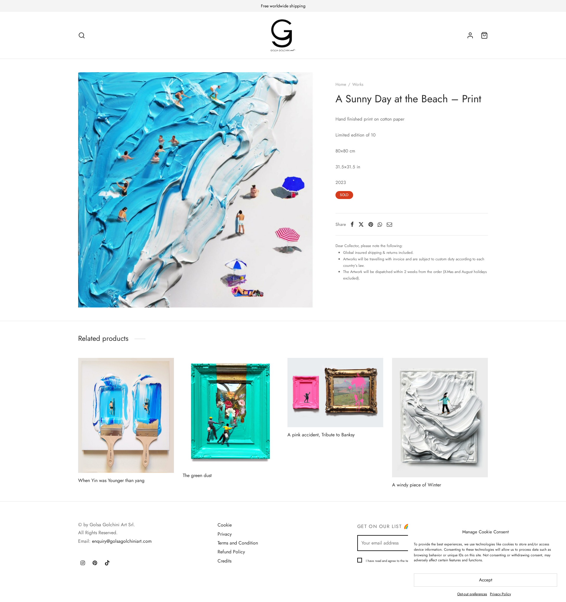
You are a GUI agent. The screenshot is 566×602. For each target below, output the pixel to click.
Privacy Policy (500, 594)
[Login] (470, 35)
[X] (361, 224)
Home (340, 84)
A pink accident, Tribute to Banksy (321, 434)
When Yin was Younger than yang (111, 480)
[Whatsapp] (379, 224)
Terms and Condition (238, 543)
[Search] (81, 35)
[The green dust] (231, 413)
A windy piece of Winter (416, 484)
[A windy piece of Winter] (440, 417)
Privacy (225, 534)
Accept (485, 580)
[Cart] (484, 35)
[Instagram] (82, 563)
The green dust (197, 475)
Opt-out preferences (472, 594)
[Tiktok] (107, 563)
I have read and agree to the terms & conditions (398, 560)
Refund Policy (231, 551)
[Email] (389, 224)
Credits (224, 560)
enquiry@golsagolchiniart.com (122, 541)
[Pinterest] (370, 224)
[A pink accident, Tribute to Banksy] (335, 392)
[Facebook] (352, 224)
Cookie (225, 525)
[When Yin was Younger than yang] (126, 415)
